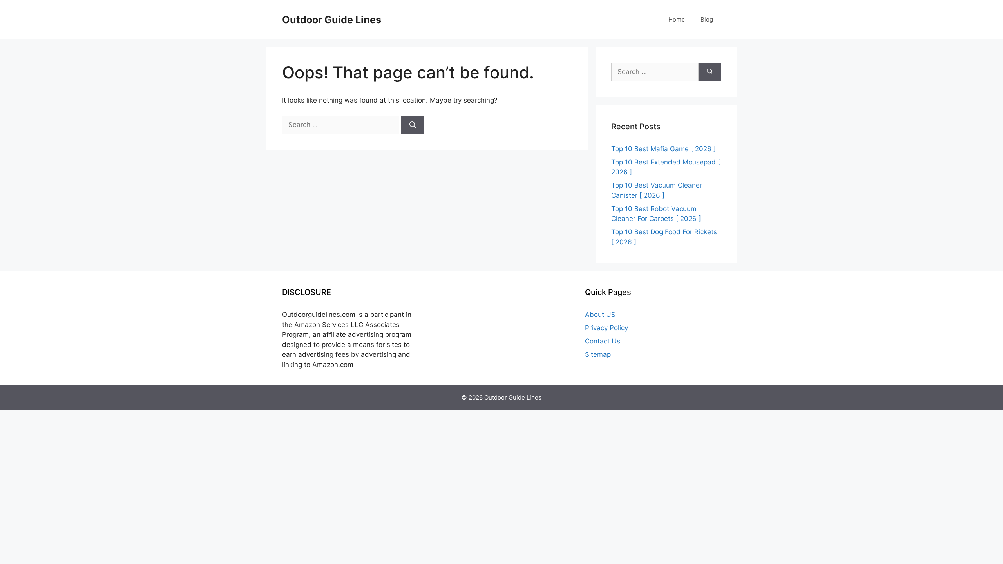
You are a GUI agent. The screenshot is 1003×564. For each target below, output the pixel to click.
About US (600, 314)
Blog (707, 19)
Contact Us (602, 341)
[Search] (412, 125)
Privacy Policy (606, 328)
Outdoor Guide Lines (331, 19)
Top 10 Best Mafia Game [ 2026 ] (663, 149)
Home (676, 19)
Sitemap (598, 354)
